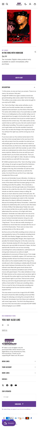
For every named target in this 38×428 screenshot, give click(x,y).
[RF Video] (19, 4)
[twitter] (3, 392)
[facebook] (7, 392)
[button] (26, 4)
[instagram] (11, 392)
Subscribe (17, 411)
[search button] (7, 4)
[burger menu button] (3, 4)
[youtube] (16, 392)
